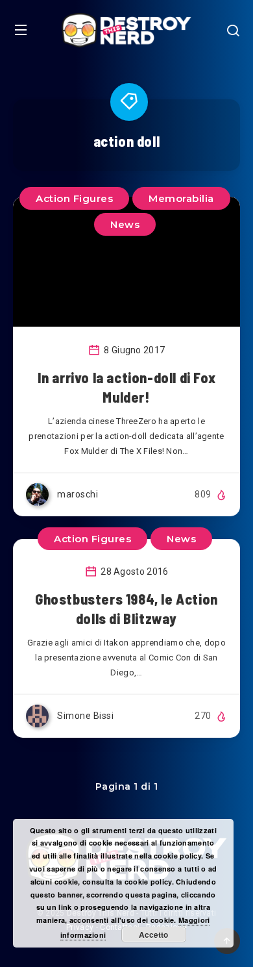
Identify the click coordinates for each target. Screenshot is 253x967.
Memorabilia (181, 198)
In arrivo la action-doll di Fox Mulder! (127, 387)
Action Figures (74, 198)
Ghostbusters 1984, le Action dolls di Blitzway (126, 608)
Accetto (153, 934)
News (124, 224)
